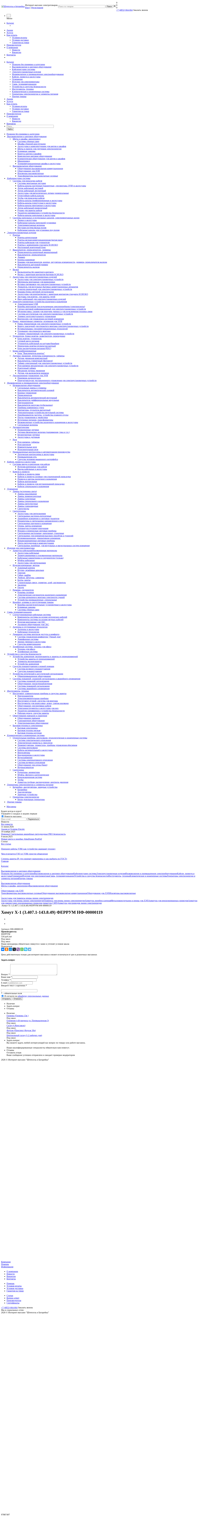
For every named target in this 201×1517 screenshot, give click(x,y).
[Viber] (18, 949)
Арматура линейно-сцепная (98, 900)
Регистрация (37, 7)
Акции (10, 30)
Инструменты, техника (23, 89)
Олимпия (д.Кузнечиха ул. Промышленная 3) (28, 1020)
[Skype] (25, 949)
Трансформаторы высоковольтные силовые (21, 893)
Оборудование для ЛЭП (98, 893)
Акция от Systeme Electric (13, 829)
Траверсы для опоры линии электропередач (64, 900)
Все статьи (6, 844)
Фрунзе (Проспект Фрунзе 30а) (21, 1030)
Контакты (11, 55)
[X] (14, 949)
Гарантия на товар (20, 42)
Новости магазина (12, 816)
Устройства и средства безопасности (29, 86)
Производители (14, 45)
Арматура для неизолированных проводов (168, 900)
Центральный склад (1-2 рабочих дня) (24, 1035)
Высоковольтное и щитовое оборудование (31, 67)
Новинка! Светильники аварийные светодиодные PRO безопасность (33, 834)
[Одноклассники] (6, 949)
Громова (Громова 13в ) (17, 1015)
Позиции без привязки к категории (28, 64)
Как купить (12, 35)
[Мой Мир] (10, 949)
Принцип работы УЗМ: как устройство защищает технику (28, 849)
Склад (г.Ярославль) (16, 1025)
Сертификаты (13, 1303)
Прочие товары (19, 96)
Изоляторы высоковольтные (123, 893)
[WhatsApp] (22, 949)
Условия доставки (20, 40)
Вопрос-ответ (13, 1298)
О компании (12, 47)
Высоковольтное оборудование (43, 886)
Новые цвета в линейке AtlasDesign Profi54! (21, 839)
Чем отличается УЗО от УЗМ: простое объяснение (24, 854)
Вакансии (16, 52)
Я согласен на (26, 996)
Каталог (10, 23)
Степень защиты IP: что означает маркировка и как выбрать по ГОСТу (34, 859)
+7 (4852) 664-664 (124, 10)
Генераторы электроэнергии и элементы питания (35, 94)
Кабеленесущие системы (23, 69)
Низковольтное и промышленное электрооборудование (38, 74)
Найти (10, 129)
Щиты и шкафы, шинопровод (15, 886)
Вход (27, 7)
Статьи (10, 1295)
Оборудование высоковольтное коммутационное (64, 893)
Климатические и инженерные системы (30, 91)
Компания (6, 1262)
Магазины (11, 806)
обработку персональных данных (33, 996)
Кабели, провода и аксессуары (26, 77)
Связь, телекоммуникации (24, 84)
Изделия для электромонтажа (25, 82)
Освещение (17, 79)
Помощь (5, 1264)
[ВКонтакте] (2, 949)
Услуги (10, 32)
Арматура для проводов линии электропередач (80, 903)
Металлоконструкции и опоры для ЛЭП (129, 900)
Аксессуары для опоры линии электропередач (22, 900)
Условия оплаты (19, 37)
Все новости (7, 824)
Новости (16, 50)
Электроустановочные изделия (26, 72)
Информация (7, 1267)
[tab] (103, 1003)
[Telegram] (29, 949)
